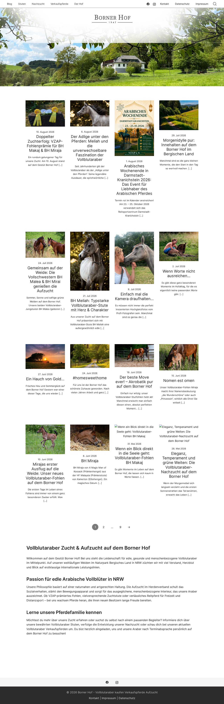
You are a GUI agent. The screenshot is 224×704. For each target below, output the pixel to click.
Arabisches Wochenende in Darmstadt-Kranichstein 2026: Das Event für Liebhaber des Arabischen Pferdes (134, 180)
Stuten (22, 3)
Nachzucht (38, 3)
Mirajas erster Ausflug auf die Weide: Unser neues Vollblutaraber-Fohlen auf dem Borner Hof (45, 473)
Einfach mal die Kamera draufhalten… (134, 296)
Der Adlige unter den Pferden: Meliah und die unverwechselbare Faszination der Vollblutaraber (89, 148)
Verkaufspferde (59, 3)
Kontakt (164, 3)
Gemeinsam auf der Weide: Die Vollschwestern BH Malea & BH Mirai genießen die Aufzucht (45, 279)
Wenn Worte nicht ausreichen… (179, 273)
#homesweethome (90, 378)
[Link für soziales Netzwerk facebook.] (148, 3)
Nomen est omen (178, 380)
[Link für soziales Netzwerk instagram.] (154, 3)
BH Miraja (89, 460)
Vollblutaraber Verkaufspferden (47, 629)
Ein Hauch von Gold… (45, 379)
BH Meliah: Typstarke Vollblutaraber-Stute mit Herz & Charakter (90, 305)
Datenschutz (182, 3)
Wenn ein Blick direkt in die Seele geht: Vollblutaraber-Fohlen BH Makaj (134, 455)
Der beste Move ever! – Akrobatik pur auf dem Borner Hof (134, 382)
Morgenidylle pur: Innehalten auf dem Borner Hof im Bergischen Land (178, 147)
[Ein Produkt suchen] (215, 3)
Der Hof (78, 3)
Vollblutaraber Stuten (65, 624)
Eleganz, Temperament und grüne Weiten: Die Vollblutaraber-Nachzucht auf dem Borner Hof (179, 465)
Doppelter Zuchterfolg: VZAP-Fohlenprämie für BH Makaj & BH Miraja (45, 143)
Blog (9, 3)
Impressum (202, 3)
